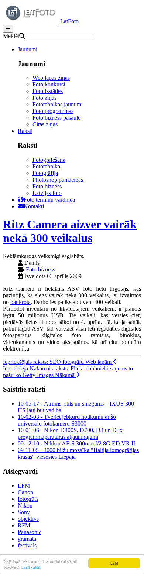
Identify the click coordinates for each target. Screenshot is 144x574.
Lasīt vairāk (31, 567)
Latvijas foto (47, 193)
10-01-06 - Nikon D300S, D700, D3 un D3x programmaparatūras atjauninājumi (70, 433)
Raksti (25, 131)
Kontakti (34, 206)
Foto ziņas (44, 98)
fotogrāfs (28, 499)
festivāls (27, 545)
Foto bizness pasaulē (56, 118)
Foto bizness (47, 186)
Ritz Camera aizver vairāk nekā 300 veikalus (70, 231)
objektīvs (28, 519)
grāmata (27, 539)
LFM (24, 485)
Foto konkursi (48, 84)
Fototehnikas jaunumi (57, 104)
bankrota (20, 302)
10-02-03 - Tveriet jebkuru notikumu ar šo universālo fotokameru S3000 (67, 420)
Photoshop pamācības (57, 180)
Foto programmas (52, 111)
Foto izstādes (47, 91)
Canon (25, 492)
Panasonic (29, 532)
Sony (24, 512)
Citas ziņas (45, 124)
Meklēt (11, 36)
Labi (114, 563)
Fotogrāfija (45, 173)
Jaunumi (27, 49)
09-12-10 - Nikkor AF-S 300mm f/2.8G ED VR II (76, 443)
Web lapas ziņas (51, 78)
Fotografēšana (48, 160)
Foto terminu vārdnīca (49, 200)
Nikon (25, 505)
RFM (24, 525)
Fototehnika (46, 166)
